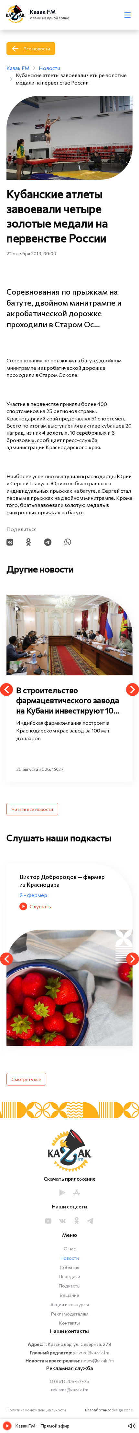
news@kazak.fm (97, 1360)
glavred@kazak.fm (91, 1352)
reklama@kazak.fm (69, 1389)
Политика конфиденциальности (36, 1410)
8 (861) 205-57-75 (69, 1381)
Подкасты (69, 1285)
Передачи (69, 1276)
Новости (69, 1258)
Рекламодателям (69, 1314)
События (69, 1267)
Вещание (69, 1295)
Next (132, 689)
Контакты (69, 1323)
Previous (6, 689)
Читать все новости (32, 809)
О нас (70, 1248)
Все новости (37, 48)
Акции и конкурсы (69, 1304)
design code (122, 1410)
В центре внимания (42, 903)
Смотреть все (26, 1079)
